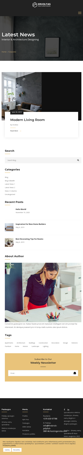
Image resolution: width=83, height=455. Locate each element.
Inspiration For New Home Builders (31, 224)
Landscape (35, 346)
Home (4, 52)
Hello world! (21, 209)
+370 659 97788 (50, 418)
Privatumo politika (28, 434)
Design (65, 343)
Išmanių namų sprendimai (7, 423)
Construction (43, 343)
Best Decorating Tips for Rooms (29, 239)
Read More (14, 131)
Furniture (8, 346)
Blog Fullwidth (10, 181)
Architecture (21, 343)
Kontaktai (25, 430)
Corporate (12, 52)
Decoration (55, 343)
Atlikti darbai (26, 427)
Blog (6, 177)
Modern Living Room (27, 120)
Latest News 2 (10, 187)
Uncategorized (10, 194)
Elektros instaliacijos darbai (9, 429)
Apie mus (25, 419)
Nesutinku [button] (16, 450)
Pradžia (25, 416)
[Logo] (41, 5)
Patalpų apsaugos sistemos (8, 417)
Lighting (45, 346)
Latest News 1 (10, 184)
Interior (25, 346)
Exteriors (75, 343)
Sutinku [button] (7, 450)
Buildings (32, 343)
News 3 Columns (11, 191)
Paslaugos (26, 423)
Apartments (9, 343)
